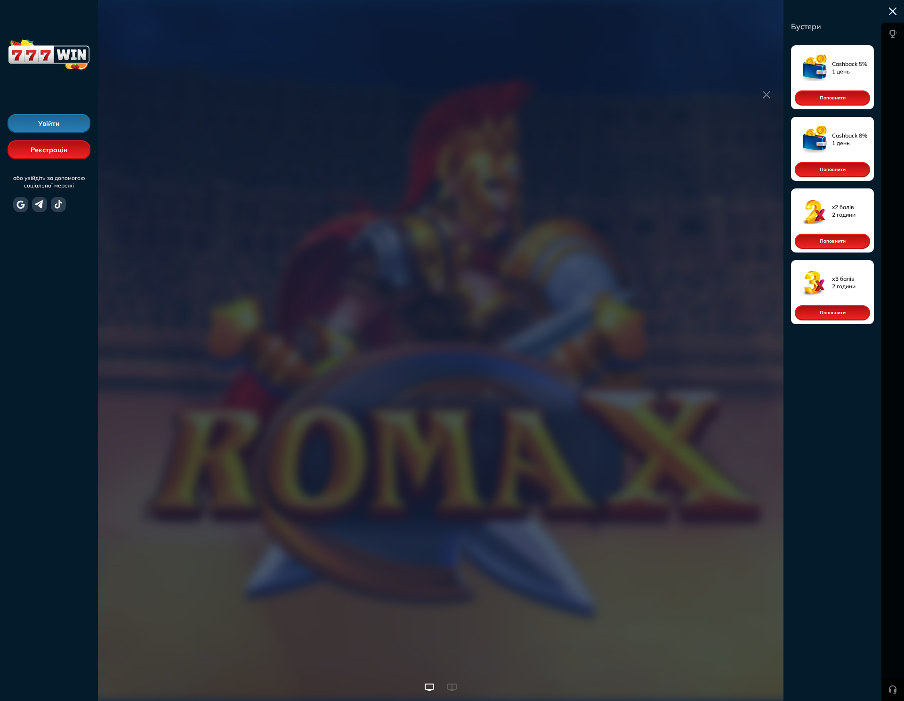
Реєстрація (49, 150)
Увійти (49, 123)
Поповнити (833, 98)
